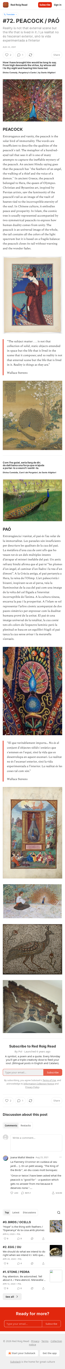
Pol (19, 1234)
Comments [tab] (11, 1125)
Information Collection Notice (39, 1083)
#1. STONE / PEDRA (16, 1272)
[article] (32, 1230)
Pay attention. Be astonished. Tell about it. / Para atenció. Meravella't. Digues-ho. (24, 1278)
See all (10, 1296)
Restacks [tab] (26, 1125)
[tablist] (18, 1125)
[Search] (58, 1212)
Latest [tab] (15, 1212)
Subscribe (45, 4)
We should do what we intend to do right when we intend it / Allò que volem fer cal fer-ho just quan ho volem (24, 1253)
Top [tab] (7, 1212)
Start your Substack (23, 1353)
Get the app (50, 1353)
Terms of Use (49, 1080)
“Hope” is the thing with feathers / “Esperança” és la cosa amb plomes (23, 1228)
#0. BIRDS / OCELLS (17, 1222)
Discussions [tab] (29, 1212)
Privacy (35, 1341)
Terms (45, 1341)
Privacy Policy (32, 1087)
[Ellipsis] (60, 1157)
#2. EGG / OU (12, 1247)
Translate (10, 14)
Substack (15, 1361)
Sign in (58, 4)
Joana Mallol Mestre (22, 1157)
